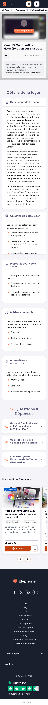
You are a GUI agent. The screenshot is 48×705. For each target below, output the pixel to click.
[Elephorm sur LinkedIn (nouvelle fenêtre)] (35, 592)
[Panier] (28, 4)
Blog (25, 635)
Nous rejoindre (25, 623)
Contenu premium (24, 30)
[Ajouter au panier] (35, 548)
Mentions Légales (25, 627)
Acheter (19, 548)
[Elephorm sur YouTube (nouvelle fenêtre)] (28, 592)
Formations (21, 10)
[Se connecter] (36, 4)
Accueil (8, 10)
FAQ (25, 607)
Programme (26, 702)
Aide (25, 604)
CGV (25, 611)
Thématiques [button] (12, 653)
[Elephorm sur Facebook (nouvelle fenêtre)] (14, 592)
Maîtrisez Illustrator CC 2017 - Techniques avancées (38, 10)
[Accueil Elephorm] (24, 581)
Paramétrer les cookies (24, 631)
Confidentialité (25, 615)
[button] (20, 559)
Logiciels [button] (10, 664)
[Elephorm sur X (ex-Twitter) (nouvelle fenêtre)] (21, 592)
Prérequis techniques (25, 643)
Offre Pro (25, 619)
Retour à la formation (6, 55)
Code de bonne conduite (24, 639)
